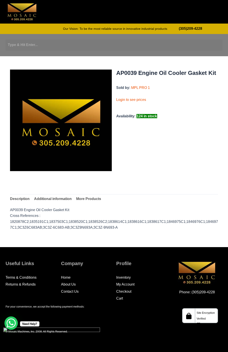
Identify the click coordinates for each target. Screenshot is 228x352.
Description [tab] (20, 199)
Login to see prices (131, 100)
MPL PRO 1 (140, 88)
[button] (201, 13)
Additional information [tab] (53, 199)
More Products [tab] (88, 199)
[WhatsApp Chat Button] (11, 323)
